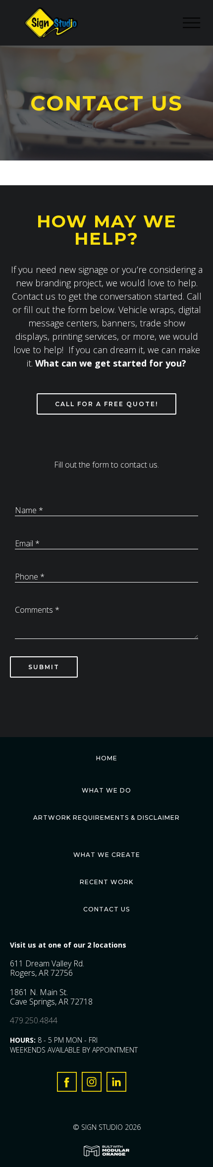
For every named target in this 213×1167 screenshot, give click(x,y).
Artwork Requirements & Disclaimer (106, 817)
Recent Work (106, 882)
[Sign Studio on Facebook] (67, 1084)
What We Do (106, 790)
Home (106, 758)
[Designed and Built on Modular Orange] (106, 1151)
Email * (27, 543)
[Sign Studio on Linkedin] (116, 1084)
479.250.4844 (33, 1020)
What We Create (106, 854)
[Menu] (198, 23)
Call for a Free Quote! (106, 404)
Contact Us (106, 909)
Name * (29, 510)
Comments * (37, 609)
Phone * (30, 576)
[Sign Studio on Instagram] (92, 1084)
